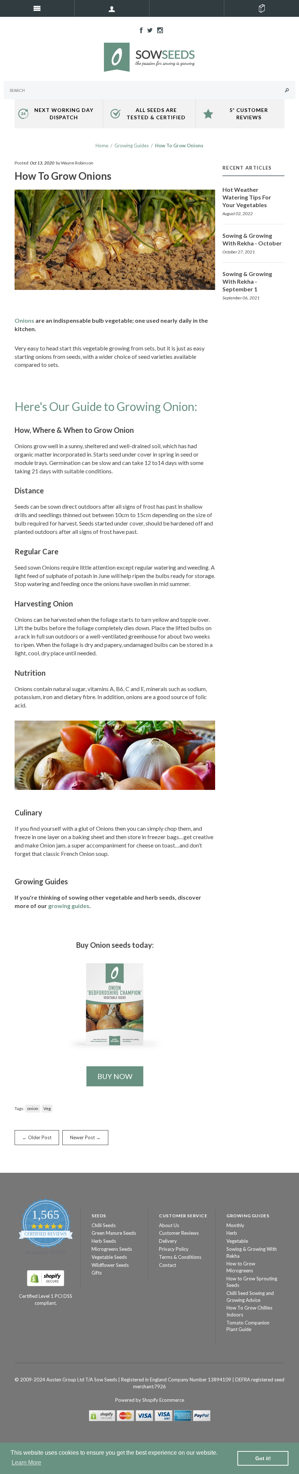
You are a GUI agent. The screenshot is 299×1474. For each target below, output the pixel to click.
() (261, 8)
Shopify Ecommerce (163, 1400)
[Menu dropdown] (112, 8)
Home (102, 145)
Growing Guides (131, 145)
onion (32, 1108)
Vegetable (237, 1241)
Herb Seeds (104, 1241)
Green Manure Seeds (114, 1233)
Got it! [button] (263, 1458)
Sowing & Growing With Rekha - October (252, 239)
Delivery (168, 1241)
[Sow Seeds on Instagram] (158, 29)
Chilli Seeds (104, 1225)
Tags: (19, 1108)
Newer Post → (85, 1137)
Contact (167, 1265)
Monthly (235, 1225)
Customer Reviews (179, 1233)
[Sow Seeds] (149, 56)
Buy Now (114, 1076)
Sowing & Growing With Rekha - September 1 (247, 281)
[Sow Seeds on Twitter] (148, 29)
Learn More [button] (26, 1462)
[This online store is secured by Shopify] (45, 1277)
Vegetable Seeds (109, 1257)
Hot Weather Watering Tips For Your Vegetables (246, 197)
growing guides (68, 905)
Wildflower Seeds (110, 1265)
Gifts (97, 1273)
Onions (24, 320)
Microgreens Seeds (112, 1249)
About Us (169, 1225)
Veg (47, 1108)
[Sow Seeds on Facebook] (139, 29)
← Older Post (36, 1137)
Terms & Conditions (180, 1257)
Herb (231, 1233)
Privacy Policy (174, 1249)
